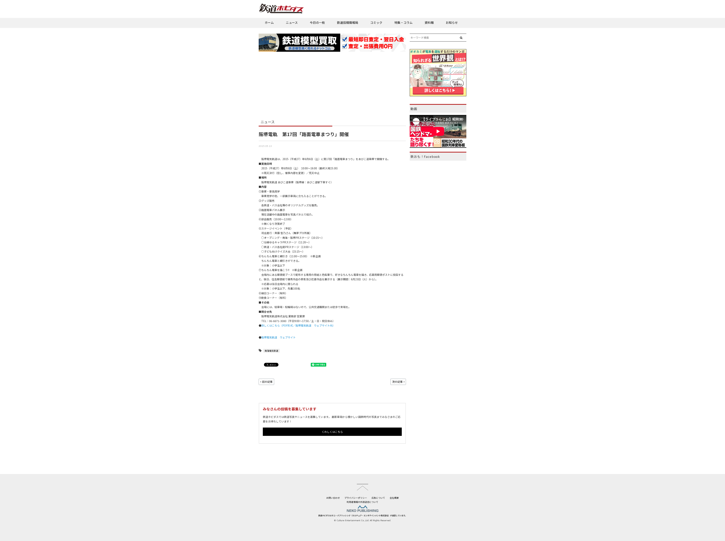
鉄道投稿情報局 (347, 22)
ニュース (292, 22)
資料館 (429, 22)
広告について (378, 497)
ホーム (269, 22)
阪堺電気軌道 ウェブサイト (278, 337)
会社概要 (394, 497)
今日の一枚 (317, 22)
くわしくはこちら (332, 432)
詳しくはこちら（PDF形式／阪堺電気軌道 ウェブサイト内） (298, 325)
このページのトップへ (362, 487)
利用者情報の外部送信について (362, 501)
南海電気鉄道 (271, 350)
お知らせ (452, 22)
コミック (376, 22)
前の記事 (267, 382)
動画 (413, 108)
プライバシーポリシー (355, 497)
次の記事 (397, 382)
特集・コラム (403, 22)
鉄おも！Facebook (425, 156)
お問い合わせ (333, 497)
